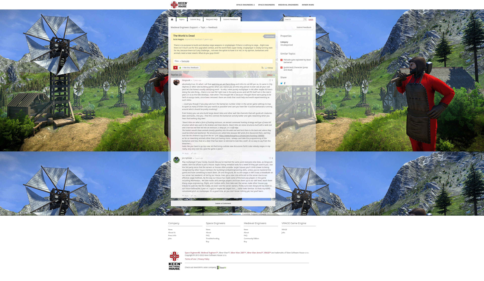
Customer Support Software (254, 214)
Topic (203, 27)
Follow (270, 68)
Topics (181, 19)
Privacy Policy (203, 259)
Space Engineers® (192, 252)
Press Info (172, 235)
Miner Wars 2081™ (238, 252)
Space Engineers (266, 4)
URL (195, 153)
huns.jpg (185, 61)
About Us (172, 232)
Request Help (212, 19)
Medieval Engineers (288, 4)
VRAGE (284, 229)
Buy (207, 241)
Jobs (170, 238)
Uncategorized (286, 45)
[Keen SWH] (176, 270)
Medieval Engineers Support (184, 27)
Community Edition (251, 238)
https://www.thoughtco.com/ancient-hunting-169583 (241, 135)
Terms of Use (190, 259)
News (170, 229)
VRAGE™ (267, 252)
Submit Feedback (230, 19)
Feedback (212, 27)
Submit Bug (195, 19)
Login (311, 19)
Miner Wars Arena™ (255, 252)
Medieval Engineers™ (209, 252)
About (208, 232)
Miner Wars (308, 4)
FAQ (207, 235)
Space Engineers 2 (245, 4)
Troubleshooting (212, 238)
